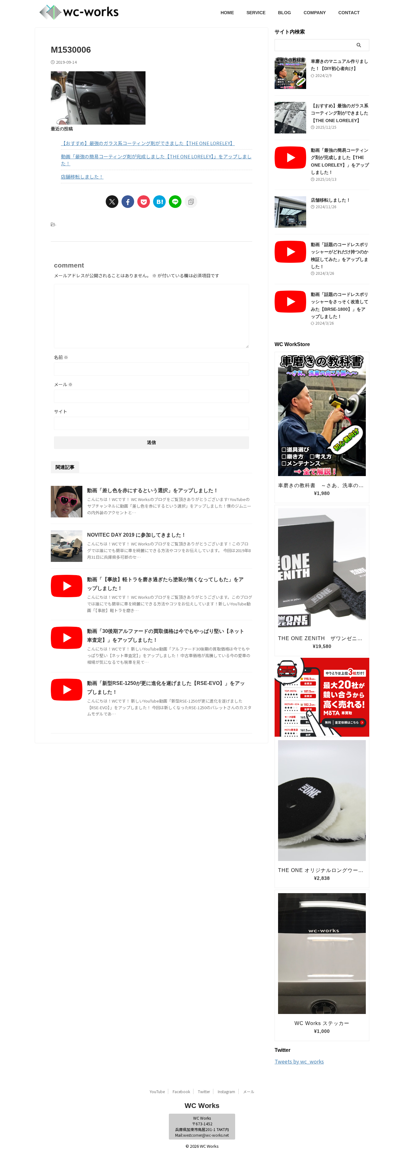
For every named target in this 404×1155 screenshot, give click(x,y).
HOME (227, 12)
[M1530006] (159, 201)
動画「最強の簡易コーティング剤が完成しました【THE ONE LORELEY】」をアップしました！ (156, 160)
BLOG (284, 12)
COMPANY (315, 12)
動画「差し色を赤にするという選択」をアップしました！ (152, 490)
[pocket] (143, 201)
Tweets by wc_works (299, 1061)
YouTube (157, 1091)
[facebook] (128, 201)
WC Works (202, 1106)
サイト (60, 411)
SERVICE (256, 12)
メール (63, 384)
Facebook (181, 1091)
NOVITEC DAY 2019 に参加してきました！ (136, 535)
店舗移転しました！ (82, 176)
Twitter (204, 1091)
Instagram (226, 1091)
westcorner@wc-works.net (206, 1135)
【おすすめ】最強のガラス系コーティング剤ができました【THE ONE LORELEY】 (148, 143)
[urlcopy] (191, 201)
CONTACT (349, 12)
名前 (61, 357)
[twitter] (112, 201)
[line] (175, 201)
